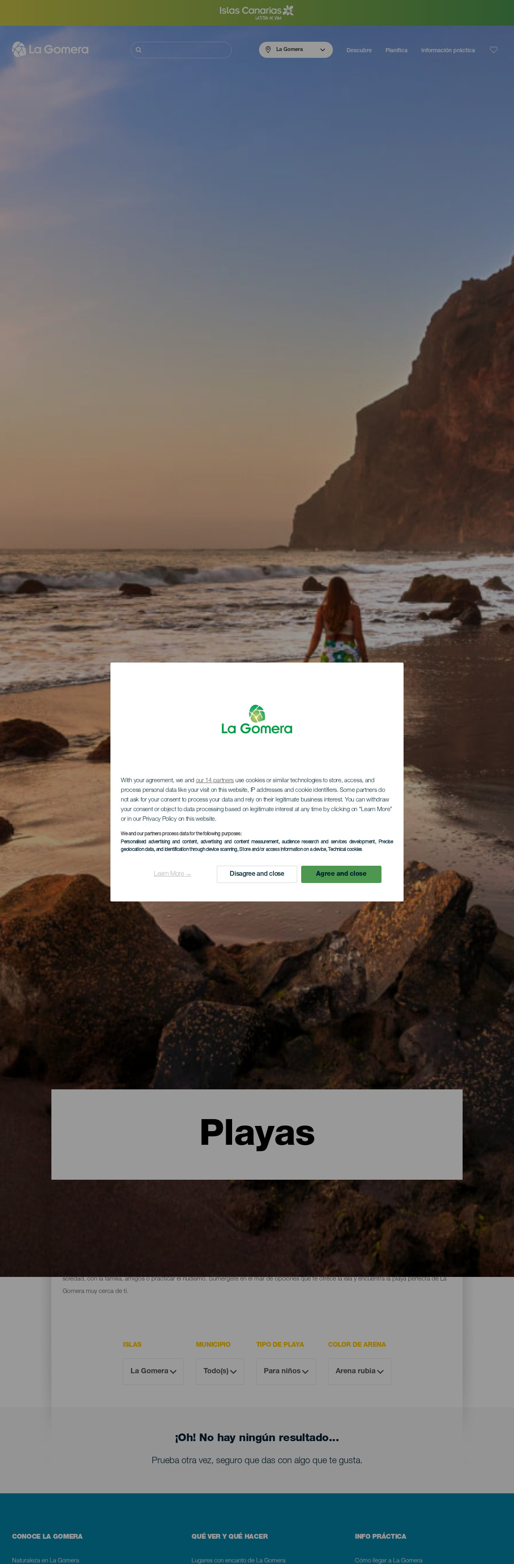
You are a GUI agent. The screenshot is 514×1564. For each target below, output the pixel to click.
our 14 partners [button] (215, 781)
